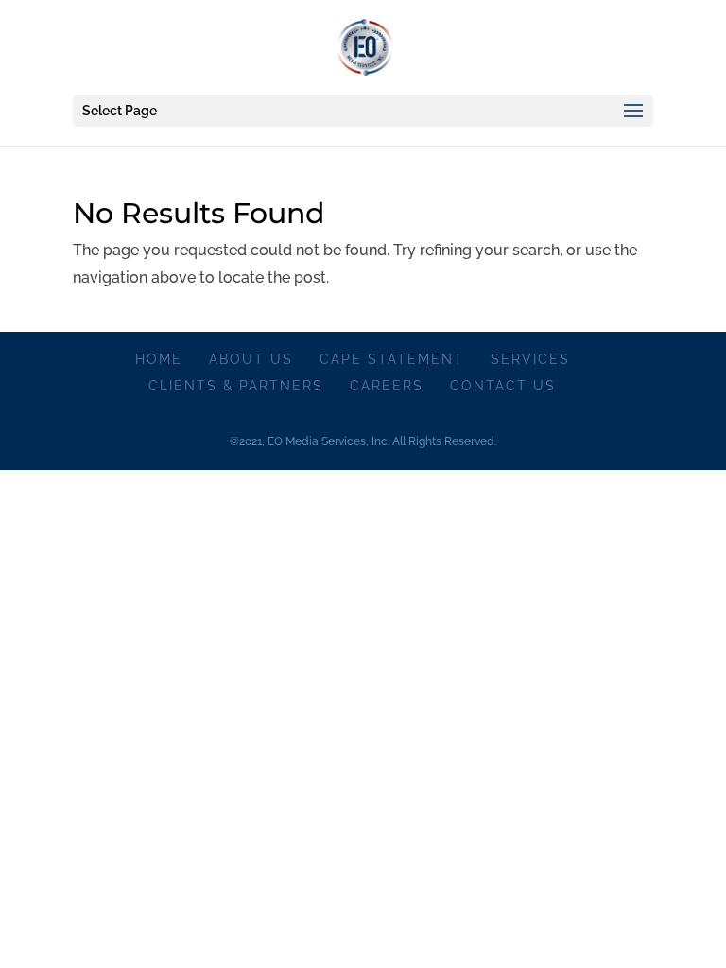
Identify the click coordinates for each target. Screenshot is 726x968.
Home (158, 359)
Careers (387, 385)
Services (530, 359)
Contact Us (503, 385)
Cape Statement (392, 359)
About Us (251, 359)
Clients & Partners (235, 385)
